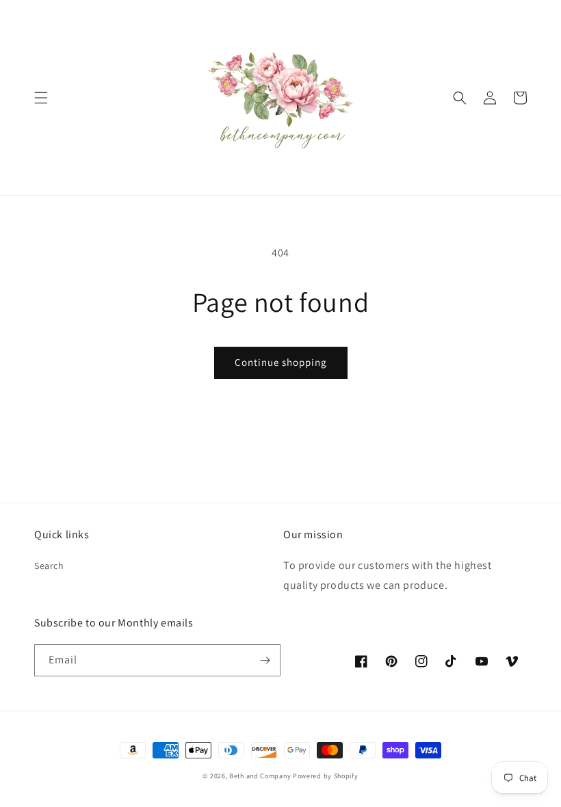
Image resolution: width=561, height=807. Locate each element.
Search (49, 565)
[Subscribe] (265, 660)
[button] (41, 98)
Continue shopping (281, 362)
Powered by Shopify (325, 775)
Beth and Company (260, 775)
